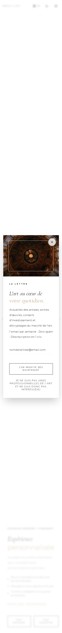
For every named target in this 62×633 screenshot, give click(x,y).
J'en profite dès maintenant (31, 368)
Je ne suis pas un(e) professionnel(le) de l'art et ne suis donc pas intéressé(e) (31, 385)
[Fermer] (52, 242)
